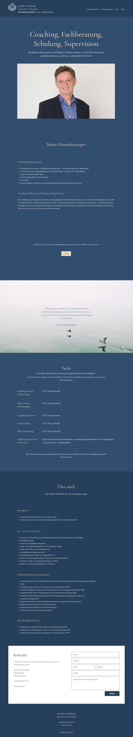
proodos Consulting (27, 6)
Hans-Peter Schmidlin (28, 9)
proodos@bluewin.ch (21, 681)
